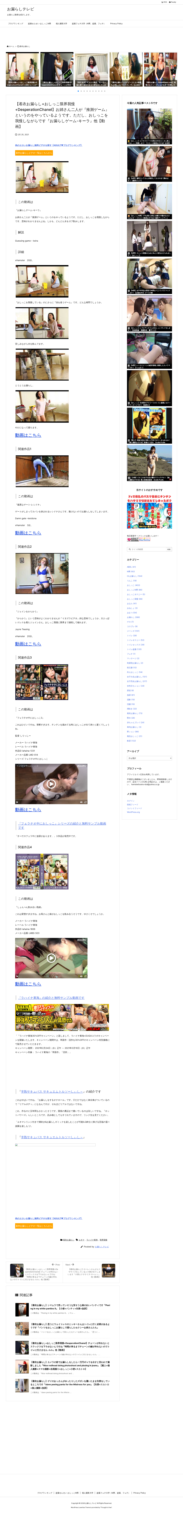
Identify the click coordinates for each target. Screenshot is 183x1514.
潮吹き (132, 709)
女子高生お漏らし (137, 681)
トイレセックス (135, 644)
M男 (131, 571)
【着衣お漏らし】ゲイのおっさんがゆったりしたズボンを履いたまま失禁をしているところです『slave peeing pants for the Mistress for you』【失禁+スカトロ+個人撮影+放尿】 (70, 1384)
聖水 (131, 718)
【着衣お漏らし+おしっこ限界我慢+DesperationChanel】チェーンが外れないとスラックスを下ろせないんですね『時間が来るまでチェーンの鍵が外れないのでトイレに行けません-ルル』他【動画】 (70, 1346)
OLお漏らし (134, 576)
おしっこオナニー (136, 594)
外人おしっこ (135, 672)
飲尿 (131, 741)
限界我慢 (103, 1240)
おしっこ (133, 585)
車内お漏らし (134, 727)
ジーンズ (133, 631)
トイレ (132, 635)
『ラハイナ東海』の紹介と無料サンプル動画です (51, 997)
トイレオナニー (135, 640)
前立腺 (132, 667)
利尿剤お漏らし (135, 663)
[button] (10, 68)
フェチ (131, 654)
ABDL (131, 567)
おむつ (132, 612)
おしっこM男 (134, 590)
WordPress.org (133, 812)
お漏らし (133, 617)
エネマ (81, 1240)
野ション (133, 731)
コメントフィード (134, 808)
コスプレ (132, 626)
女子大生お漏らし (137, 677)
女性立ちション (135, 686)
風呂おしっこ (134, 736)
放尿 (131, 695)
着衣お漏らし (25, 46)
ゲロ (130, 622)
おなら (132, 603)
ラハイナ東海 (92, 1240)
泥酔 (131, 699)
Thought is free (106, 1507)
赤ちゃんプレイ (135, 722)
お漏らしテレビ (102, 1246)
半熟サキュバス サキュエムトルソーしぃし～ (52, 1091)
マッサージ (133, 658)
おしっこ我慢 (135, 599)
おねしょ (132, 608)
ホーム (11, 46)
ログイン (131, 801)
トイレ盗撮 (134, 649)
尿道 (130, 690)
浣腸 (131, 704)
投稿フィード (132, 804)
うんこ (132, 580)
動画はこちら (28, 435)
